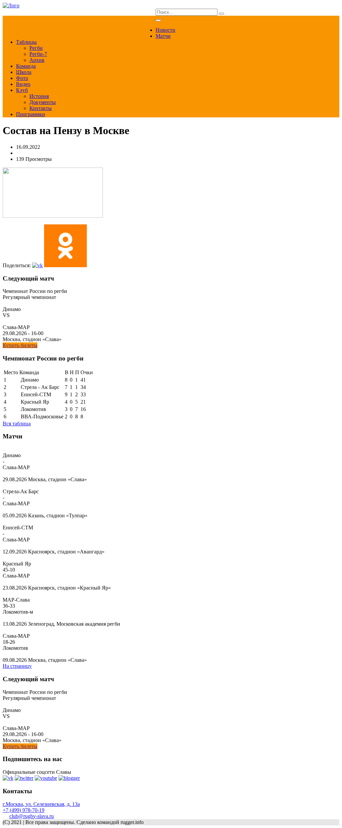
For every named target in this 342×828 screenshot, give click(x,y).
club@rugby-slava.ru (31, 816)
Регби (36, 48)
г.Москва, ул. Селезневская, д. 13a (41, 804)
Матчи (163, 36)
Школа (23, 72)
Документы (42, 102)
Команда (26, 66)
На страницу (17, 666)
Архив (36, 60)
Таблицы (26, 42)
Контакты (40, 108)
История (39, 96)
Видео (23, 84)
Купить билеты (20, 345)
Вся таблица (17, 423)
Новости (165, 30)
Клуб (22, 90)
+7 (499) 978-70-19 (23, 810)
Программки (30, 114)
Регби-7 (38, 54)
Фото (22, 78)
